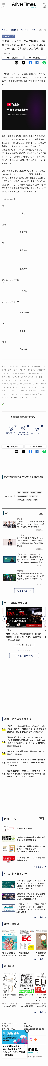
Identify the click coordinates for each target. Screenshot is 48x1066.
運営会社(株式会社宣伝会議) (34, 1029)
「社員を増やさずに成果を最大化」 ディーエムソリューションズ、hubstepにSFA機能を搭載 (30, 560)
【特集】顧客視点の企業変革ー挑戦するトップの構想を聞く (31, 838)
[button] (16, 63)
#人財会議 (21, 500)
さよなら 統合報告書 (9, 996)
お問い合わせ (28, 1026)
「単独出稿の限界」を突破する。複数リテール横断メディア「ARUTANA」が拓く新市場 (31, 849)
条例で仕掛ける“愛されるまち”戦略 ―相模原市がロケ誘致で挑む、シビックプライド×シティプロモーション (26, 762)
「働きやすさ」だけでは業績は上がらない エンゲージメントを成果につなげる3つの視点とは (30, 524)
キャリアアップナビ (25, 828)
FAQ (25, 1023)
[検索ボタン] (44, 5)
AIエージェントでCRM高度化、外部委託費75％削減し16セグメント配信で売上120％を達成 (23, 637)
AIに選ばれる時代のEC (24, 954)
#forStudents (36, 492)
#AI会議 (25, 492)
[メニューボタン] (4, 5)
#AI (19, 492)
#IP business (22, 496)
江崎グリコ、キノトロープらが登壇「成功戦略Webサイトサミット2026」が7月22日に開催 (31, 896)
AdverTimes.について (10, 1023)
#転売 (35, 500)
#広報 (29, 500)
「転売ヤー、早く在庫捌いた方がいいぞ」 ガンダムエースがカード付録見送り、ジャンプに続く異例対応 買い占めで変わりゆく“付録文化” (26, 729)
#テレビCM (33, 496)
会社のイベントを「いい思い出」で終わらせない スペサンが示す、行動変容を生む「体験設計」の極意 (30, 542)
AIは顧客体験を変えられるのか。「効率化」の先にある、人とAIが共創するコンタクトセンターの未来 (30, 577)
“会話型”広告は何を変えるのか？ (9, 954)
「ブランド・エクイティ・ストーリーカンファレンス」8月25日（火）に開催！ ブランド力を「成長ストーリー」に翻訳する (31, 884)
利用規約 (5, 1026)
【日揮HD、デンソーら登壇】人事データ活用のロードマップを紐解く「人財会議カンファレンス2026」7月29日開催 (31, 908)
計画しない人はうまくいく (26, 996)
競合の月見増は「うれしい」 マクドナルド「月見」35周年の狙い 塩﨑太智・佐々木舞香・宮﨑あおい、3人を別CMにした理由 (26, 773)
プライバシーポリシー (9, 1029)
